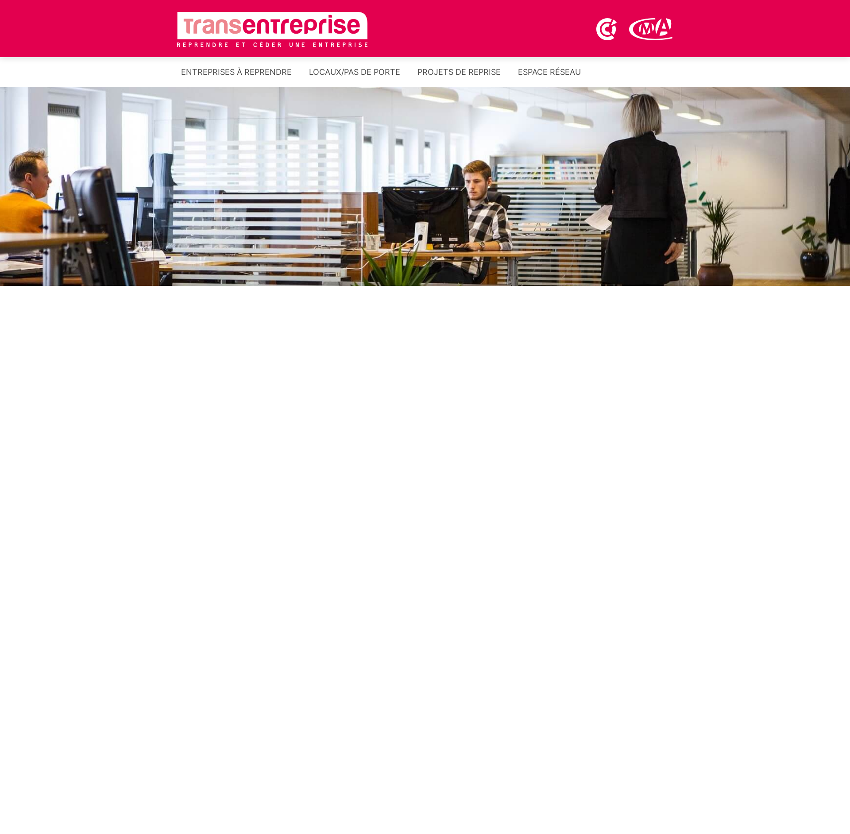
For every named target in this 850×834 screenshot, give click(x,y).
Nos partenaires (425, 519)
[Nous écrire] (672, 74)
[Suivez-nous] (648, 74)
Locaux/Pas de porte (353, 72)
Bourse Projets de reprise (588, 410)
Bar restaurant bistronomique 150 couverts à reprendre (527, 790)
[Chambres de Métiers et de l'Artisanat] (651, 28)
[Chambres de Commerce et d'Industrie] (607, 28)
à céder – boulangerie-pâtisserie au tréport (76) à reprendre (536, 631)
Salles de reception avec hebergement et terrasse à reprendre (293, 756)
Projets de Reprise (458, 72)
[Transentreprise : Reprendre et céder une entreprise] (272, 28)
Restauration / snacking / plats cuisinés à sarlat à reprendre (535, 737)
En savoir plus (394, 770)
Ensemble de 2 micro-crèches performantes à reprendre (529, 684)
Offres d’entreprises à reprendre (261, 410)
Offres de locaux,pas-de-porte (425, 410)
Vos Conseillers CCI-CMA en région (260, 527)
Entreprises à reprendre (235, 72)
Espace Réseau (548, 72)
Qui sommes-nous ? (589, 519)
